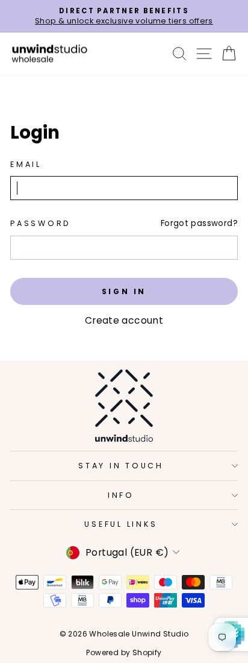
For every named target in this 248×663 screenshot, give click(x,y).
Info (121, 495)
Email (26, 164)
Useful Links (120, 524)
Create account (124, 320)
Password (40, 223)
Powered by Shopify (123, 652)
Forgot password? (199, 223)
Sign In (124, 291)
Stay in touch (121, 465)
